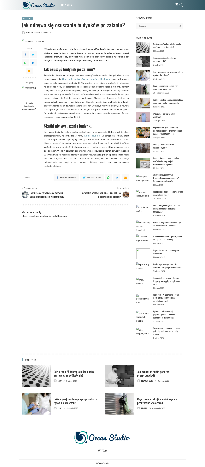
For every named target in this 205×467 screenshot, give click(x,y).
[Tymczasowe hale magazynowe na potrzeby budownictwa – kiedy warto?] (143, 333)
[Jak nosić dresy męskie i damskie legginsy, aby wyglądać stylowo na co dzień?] (143, 283)
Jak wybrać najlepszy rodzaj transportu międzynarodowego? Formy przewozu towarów (166, 178)
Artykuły (27, 18)
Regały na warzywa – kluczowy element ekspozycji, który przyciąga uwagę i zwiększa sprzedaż (167, 130)
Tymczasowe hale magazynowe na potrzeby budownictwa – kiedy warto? (166, 331)
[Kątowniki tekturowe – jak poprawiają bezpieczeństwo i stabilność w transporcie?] (143, 316)
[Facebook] (25, 54)
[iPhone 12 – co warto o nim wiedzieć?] (143, 117)
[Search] (181, 5)
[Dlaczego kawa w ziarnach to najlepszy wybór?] (143, 148)
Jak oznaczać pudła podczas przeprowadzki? (164, 59)
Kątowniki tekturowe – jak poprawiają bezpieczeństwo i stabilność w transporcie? (164, 314)
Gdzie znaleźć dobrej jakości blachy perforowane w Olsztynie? (167, 45)
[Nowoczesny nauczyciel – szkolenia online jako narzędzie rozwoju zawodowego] (143, 210)
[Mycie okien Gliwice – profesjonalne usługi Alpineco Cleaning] (143, 239)
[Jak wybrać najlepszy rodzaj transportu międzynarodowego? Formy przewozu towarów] (143, 180)
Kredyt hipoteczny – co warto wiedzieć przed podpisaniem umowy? (168, 266)
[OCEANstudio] (39, 5)
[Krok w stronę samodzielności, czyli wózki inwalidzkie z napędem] (143, 226)
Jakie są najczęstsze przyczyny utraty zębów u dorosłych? (168, 73)
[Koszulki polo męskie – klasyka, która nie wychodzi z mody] (143, 195)
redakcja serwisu (33, 32)
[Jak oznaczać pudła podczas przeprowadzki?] (143, 61)
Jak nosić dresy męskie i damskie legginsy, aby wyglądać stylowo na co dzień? (168, 281)
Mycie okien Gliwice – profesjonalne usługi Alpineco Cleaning (167, 238)
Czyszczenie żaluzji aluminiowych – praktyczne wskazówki (167, 87)
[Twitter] (33, 54)
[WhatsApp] (25, 62)
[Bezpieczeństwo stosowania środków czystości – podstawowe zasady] (143, 103)
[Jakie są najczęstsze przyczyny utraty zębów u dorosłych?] (143, 75)
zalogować (37, 216)
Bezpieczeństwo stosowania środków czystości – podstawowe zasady (168, 101)
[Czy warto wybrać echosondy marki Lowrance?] (143, 253)
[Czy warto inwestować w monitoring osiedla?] (29, 93)
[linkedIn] (116, 177)
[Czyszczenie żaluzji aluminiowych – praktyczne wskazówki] (143, 89)
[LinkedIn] (33, 62)
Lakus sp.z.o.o (92, 135)
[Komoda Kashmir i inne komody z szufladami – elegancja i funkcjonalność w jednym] (143, 163)
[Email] (29, 71)
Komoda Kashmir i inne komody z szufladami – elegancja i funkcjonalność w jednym (166, 161)
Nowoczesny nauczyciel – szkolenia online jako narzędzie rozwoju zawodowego (167, 208)
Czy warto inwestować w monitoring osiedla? (29, 106)
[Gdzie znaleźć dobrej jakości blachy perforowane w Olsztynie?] (143, 47)
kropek (60, 381)
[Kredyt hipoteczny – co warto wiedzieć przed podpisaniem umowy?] (143, 267)
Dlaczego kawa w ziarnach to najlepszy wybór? (164, 146)
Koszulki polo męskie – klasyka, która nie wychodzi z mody (168, 193)
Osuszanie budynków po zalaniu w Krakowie (86, 79)
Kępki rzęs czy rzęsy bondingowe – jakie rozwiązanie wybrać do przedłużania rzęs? (166, 297)
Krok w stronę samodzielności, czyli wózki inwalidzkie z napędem (167, 224)
